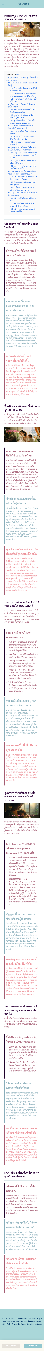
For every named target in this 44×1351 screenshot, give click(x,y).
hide (17, 74)
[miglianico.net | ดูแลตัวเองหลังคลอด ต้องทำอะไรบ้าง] (23, 4)
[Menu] (3, 4)
